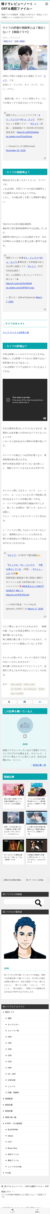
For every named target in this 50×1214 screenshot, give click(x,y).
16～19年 (12, 1074)
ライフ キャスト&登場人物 (16, 332)
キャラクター (13, 1024)
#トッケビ (13, 565)
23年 (10, 1049)
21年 (10, 1062)
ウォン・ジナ (29, 684)
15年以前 (11, 1080)
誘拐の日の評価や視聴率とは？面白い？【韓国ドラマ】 (14, 880)
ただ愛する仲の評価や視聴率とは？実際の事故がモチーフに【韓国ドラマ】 (36, 830)
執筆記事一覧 (39, 765)
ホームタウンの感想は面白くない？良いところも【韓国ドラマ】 (13, 857)
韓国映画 (9, 1099)
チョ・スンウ (16, 684)
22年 (10, 1055)
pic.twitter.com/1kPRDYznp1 (20, 288)
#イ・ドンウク (31, 258)
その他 (8, 1173)
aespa (10, 1136)
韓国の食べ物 (10, 1117)
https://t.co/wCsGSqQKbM (19, 283)
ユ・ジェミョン (30, 689)
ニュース (11, 1086)
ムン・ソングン (17, 694)
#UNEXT (10, 590)
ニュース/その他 (14, 1167)
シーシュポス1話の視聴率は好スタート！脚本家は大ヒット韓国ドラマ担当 (36, 802)
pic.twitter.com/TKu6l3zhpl (19, 136)
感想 (9, 1018)
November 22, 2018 (16, 150)
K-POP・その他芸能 (13, 1123)
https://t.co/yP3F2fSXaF (17, 595)
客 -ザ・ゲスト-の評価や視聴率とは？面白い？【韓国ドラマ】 (37, 880)
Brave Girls (12, 1148)
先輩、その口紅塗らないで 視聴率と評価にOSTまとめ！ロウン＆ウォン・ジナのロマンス (13, 830)
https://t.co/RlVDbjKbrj (28, 132)
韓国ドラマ (8, 41)
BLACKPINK (13, 1129)
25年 (10, 1037)
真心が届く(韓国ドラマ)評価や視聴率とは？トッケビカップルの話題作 (13, 801)
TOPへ (37, 1212)
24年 (10, 1043)
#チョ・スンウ (27, 119)
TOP (26, 1186)
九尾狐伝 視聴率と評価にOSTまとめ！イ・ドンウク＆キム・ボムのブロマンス (36, 858)
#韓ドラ (19, 590)
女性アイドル (13, 1154)
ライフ (41, 689)
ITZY (10, 1142)
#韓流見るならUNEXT (33, 586)
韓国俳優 (9, 1111)
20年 (10, 1068)
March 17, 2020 (35, 609)
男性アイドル (13, 1160)
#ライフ (35, 124)
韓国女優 (9, 1105)
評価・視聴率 (20, 41)
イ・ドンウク (16, 689)
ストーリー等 (13, 1031)
